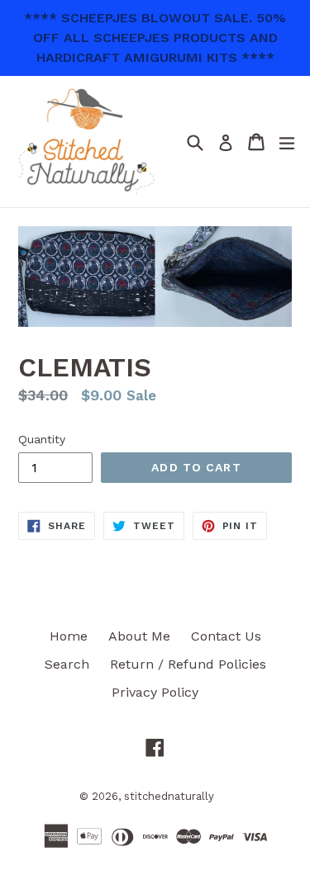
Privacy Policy (155, 692)
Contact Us (226, 636)
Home (69, 636)
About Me (139, 636)
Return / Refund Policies (188, 664)
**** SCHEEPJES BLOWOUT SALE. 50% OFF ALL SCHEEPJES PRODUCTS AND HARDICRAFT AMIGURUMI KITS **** (155, 37)
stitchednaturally (169, 796)
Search (67, 664)
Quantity (41, 439)
